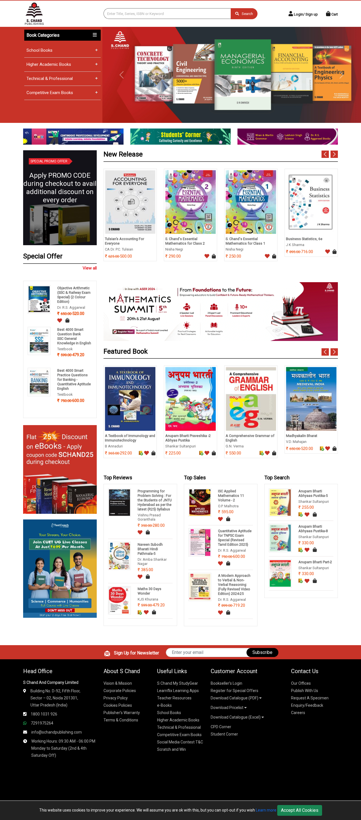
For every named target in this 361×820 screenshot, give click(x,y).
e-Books (164, 705)
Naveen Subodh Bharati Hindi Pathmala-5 (150, 549)
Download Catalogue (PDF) (235, 698)
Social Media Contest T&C (180, 742)
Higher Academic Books (49, 64)
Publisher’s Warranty (122, 712)
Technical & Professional (50, 78)
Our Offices (301, 683)
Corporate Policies (120, 690)
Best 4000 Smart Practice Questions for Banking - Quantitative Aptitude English (74, 379)
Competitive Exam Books (50, 92)
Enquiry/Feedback (307, 705)
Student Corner (224, 734)
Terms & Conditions (121, 720)
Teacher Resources (174, 698)
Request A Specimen (310, 698)
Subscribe (262, 652)
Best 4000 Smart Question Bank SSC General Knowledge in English (74, 336)
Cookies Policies (118, 705)
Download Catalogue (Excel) (236, 717)
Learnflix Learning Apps (178, 690)
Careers (298, 712)
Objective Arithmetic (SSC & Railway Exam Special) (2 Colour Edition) (74, 295)
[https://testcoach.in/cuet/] (60, 568)
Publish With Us (304, 690)
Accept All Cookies (299, 810)
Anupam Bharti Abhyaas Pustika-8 (313, 528)
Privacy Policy (116, 698)
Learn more (266, 810)
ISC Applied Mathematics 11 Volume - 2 (231, 495)
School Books (39, 50)
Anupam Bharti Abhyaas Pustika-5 (313, 493)
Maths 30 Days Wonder (149, 591)
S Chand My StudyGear (177, 683)
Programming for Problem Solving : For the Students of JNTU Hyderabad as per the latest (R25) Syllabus (155, 500)
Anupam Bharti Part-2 (315, 562)
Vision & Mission (118, 683)
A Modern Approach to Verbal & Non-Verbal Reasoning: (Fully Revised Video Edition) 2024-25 (234, 584)
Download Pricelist (227, 707)
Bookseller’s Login (226, 683)
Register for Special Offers (234, 690)
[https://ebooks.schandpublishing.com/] (60, 469)
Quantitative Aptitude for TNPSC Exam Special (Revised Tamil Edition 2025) (235, 538)
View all (90, 268)
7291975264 (42, 723)
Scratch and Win (171, 749)
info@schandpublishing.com (56, 732)
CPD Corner (221, 727)
